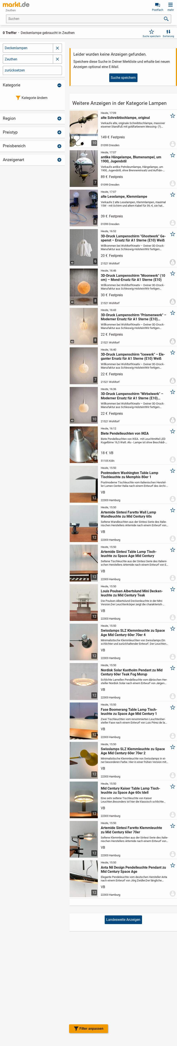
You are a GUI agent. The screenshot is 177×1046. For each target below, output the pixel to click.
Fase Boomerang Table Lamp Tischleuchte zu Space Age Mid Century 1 (129, 712)
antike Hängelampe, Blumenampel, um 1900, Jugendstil (131, 159)
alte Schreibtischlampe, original (125, 118)
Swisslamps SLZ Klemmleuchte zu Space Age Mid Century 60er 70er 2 (133, 751)
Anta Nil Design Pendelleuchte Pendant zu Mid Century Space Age (133, 869)
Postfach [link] (157, 9)
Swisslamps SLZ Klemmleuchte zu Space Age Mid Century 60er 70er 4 (133, 632)
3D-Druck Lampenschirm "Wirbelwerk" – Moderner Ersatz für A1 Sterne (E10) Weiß (132, 396)
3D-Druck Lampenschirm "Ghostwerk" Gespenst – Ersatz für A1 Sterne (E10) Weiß (133, 238)
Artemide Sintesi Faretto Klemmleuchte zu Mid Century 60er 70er (131, 830)
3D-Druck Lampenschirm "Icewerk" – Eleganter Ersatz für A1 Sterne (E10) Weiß (133, 356)
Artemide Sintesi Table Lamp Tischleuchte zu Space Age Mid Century (128, 554)
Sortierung (168, 36)
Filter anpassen (91, 1029)
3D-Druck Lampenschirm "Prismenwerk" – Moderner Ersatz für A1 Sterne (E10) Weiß (133, 317)
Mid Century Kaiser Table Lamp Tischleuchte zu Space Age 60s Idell (130, 790)
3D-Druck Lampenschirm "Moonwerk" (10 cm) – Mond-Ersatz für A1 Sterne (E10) (133, 278)
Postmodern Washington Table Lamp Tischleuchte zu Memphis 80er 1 (129, 475)
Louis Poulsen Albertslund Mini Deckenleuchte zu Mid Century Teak (132, 593)
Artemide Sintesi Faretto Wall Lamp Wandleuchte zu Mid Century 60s (128, 514)
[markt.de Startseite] (16, 4)
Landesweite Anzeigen (123, 920)
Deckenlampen (16, 48)
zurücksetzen (15, 70)
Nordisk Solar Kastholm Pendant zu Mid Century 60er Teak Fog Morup (132, 672)
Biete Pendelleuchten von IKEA (125, 433)
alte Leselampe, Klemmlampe (124, 196)
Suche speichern (152, 36)
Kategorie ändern (34, 98)
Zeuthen (11, 59)
